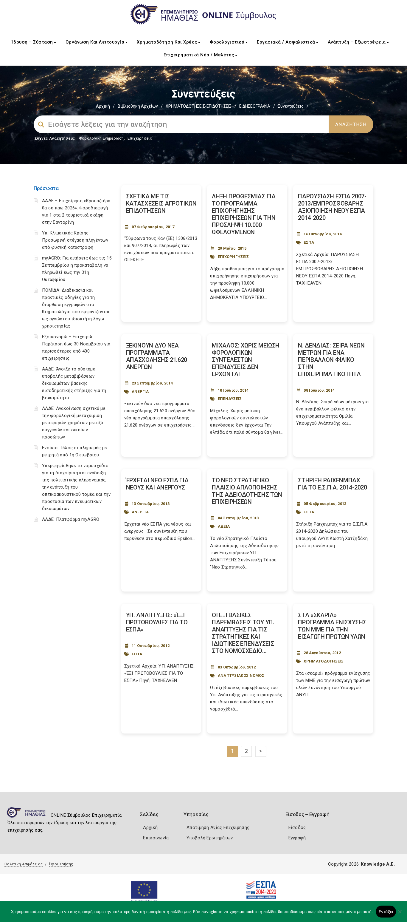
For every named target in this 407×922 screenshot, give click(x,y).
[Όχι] (400, 915)
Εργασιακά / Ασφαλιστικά (286, 42)
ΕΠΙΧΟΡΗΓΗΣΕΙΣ (233, 256)
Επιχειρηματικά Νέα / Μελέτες (200, 55)
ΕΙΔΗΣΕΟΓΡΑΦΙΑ (254, 106)
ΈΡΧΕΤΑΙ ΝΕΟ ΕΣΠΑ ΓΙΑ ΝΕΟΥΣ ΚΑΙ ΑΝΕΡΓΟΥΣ (157, 484)
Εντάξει (386, 911)
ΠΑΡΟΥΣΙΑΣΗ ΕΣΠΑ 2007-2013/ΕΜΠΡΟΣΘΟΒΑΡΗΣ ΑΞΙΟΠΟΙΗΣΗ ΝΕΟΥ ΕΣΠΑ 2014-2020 (332, 207)
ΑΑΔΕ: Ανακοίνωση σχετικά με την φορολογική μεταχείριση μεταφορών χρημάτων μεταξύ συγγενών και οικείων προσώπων (73, 423)
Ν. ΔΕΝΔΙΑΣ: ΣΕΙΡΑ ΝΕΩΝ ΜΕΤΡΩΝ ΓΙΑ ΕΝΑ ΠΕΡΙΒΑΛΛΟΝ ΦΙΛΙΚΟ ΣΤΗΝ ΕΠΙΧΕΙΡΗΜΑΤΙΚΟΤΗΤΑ (331, 360)
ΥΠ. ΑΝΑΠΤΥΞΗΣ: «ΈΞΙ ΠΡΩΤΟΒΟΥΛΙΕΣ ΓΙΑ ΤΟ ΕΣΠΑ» (157, 622)
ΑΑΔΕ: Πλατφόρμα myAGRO (71, 519)
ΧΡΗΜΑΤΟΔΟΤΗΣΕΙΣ (324, 661)
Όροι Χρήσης (61, 864)
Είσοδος (297, 827)
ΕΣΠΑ (309, 242)
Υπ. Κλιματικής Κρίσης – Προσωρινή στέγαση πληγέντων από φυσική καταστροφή (75, 240)
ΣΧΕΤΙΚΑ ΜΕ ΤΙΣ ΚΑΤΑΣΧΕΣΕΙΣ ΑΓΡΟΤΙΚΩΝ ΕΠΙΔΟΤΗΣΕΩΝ (161, 203)
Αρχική (103, 106)
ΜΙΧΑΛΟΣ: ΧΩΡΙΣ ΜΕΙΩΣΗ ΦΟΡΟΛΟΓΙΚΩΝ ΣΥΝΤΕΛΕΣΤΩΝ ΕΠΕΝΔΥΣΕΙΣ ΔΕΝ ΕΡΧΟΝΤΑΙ (245, 360)
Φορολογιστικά (228, 42)
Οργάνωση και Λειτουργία (96, 42)
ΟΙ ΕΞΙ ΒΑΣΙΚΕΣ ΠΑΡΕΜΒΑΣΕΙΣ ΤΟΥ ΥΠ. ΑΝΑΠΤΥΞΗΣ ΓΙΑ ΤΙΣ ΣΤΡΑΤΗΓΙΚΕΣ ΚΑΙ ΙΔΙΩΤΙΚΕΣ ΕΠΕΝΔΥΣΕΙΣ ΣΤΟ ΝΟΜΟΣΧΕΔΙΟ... (243, 632)
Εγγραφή (297, 838)
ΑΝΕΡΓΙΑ (140, 391)
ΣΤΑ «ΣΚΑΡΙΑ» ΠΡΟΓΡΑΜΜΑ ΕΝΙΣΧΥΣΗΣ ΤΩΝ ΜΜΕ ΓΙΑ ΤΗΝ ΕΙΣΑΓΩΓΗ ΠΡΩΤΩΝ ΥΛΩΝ (332, 625)
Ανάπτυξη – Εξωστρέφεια (357, 42)
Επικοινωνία (156, 838)
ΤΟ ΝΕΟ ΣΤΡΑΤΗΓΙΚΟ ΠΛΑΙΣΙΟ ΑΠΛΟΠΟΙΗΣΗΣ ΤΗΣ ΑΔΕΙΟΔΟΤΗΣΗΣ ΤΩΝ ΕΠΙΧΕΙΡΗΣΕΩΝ (247, 491)
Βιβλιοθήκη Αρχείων (138, 106)
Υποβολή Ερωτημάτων (210, 838)
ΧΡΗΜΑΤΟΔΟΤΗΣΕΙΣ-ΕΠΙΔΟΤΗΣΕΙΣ (199, 106)
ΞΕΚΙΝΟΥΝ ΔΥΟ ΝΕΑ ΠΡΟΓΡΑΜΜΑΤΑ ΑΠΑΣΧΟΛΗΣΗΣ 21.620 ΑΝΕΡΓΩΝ (156, 356)
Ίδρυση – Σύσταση (33, 42)
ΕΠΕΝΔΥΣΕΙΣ (230, 398)
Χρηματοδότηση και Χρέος (167, 42)
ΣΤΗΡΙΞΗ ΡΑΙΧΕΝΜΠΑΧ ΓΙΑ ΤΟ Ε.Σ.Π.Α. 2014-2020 (332, 484)
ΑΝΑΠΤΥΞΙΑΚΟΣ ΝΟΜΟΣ (241, 675)
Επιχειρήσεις (140, 138)
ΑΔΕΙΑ (224, 526)
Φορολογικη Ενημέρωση (101, 138)
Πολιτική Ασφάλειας (23, 864)
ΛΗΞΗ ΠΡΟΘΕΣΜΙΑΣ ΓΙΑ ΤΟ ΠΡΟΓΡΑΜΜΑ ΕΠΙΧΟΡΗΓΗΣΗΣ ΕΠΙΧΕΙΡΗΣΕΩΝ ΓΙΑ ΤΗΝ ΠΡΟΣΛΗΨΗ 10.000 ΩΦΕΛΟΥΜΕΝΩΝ (243, 214)
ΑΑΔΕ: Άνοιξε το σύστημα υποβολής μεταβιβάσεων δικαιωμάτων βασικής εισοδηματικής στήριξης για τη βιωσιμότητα (74, 383)
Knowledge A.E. (378, 864)
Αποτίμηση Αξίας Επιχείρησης (218, 827)
